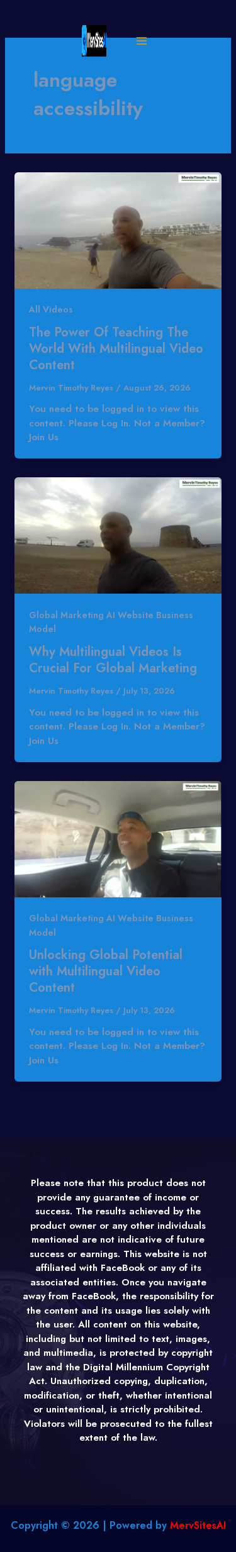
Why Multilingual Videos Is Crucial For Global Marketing (113, 660)
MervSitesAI (198, 1525)
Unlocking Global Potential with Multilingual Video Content (106, 971)
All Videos (51, 309)
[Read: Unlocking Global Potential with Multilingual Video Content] (118, 838)
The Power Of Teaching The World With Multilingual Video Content (116, 348)
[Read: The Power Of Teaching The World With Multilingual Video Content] (118, 229)
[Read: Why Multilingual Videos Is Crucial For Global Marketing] (118, 534)
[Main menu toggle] (141, 41)
